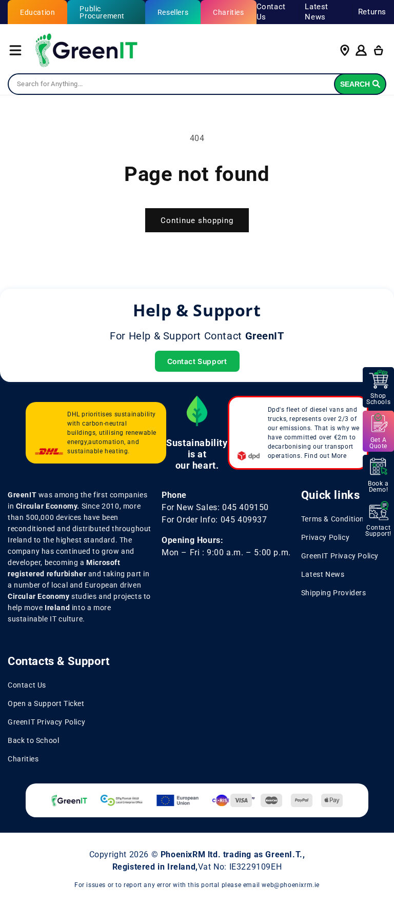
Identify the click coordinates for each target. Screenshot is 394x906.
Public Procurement (102, 12)
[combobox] (197, 84)
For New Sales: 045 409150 (215, 507)
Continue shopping (197, 220)
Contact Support (197, 361)
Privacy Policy (325, 537)
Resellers (172, 12)
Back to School (33, 740)
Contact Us (271, 12)
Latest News (316, 12)
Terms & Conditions (334, 519)
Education (37, 12)
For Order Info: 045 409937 (214, 520)
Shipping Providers (333, 593)
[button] (15, 50)
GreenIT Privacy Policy (340, 556)
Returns (372, 11)
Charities (228, 12)
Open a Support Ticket (46, 703)
